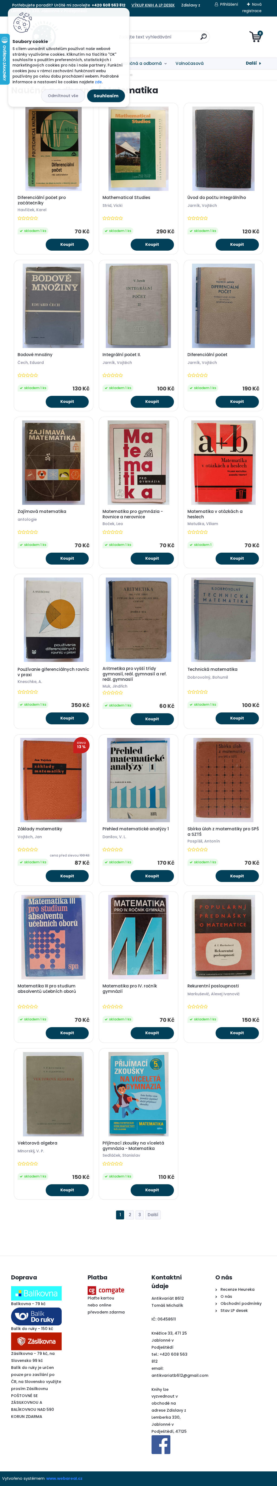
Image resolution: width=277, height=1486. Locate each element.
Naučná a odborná (141, 63)
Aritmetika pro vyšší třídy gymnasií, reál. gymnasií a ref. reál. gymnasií (135, 674)
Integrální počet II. (122, 354)
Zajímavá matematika (42, 511)
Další (251, 63)
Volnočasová (190, 63)
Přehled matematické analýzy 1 (136, 829)
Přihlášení (229, 4)
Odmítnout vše (63, 95)
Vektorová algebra (37, 1143)
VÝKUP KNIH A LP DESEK (153, 5)
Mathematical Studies (126, 197)
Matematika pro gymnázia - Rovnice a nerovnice (133, 514)
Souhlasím (106, 96)
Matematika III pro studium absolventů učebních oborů (47, 988)
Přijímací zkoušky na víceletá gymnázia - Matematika (133, 1145)
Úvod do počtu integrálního (216, 197)
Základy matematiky (40, 829)
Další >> (153, 1214)
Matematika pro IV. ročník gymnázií (130, 988)
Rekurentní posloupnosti (213, 986)
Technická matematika (212, 669)
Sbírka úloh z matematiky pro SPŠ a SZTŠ (223, 831)
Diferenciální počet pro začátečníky (42, 200)
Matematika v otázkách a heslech (215, 514)
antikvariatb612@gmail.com (179, 1375)
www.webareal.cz (64, 1478)
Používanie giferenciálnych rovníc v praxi (53, 672)
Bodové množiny (35, 354)
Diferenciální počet (207, 354)
